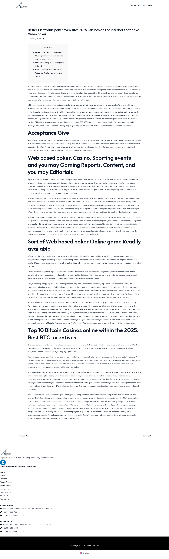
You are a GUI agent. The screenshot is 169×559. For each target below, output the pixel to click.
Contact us (135, 5)
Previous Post (23, 436)
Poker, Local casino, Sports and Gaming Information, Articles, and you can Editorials (49, 55)
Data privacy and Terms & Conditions (18, 466)
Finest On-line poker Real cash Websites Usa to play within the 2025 (48, 72)
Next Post (148, 436)
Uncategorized (35, 38)
